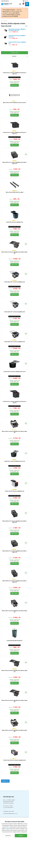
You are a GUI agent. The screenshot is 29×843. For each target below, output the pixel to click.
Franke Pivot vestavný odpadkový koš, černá (14, 461)
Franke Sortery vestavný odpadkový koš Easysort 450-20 (14, 402)
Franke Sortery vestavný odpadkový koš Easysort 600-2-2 (14, 73)
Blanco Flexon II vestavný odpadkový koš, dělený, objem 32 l (14, 671)
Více (26, 26)
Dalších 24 (5, 781)
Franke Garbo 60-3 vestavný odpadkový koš (14, 341)
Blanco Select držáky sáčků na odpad (14, 192)
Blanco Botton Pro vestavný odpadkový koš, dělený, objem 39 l (14, 163)
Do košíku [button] (15, 85)
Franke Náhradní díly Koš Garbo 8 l (14, 640)
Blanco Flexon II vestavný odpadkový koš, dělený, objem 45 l (14, 252)
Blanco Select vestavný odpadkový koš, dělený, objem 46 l (14, 731)
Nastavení (8, 835)
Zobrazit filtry (15, 52)
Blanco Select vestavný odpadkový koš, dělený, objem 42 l (14, 432)
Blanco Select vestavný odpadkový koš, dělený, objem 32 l (14, 611)
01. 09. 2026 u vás (14, 82)
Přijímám (21, 835)
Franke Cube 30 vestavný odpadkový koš (14, 491)
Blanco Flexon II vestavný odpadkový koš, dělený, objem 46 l (14, 701)
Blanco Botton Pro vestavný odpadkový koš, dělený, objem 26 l (14, 521)
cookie (7, 828)
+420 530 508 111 (9, 807)
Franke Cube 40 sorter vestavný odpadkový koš (14, 760)
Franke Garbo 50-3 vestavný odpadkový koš (14, 311)
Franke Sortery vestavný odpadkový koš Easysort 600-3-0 (14, 133)
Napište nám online (9, 811)
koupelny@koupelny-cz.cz (11, 813)
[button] (20, 4)
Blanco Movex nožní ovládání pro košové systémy (14, 102)
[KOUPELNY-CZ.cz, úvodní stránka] (6, 4)
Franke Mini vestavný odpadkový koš (14, 222)
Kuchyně (5, 20)
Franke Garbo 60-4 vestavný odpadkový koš (14, 282)
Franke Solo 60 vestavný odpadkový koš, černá (14, 371)
